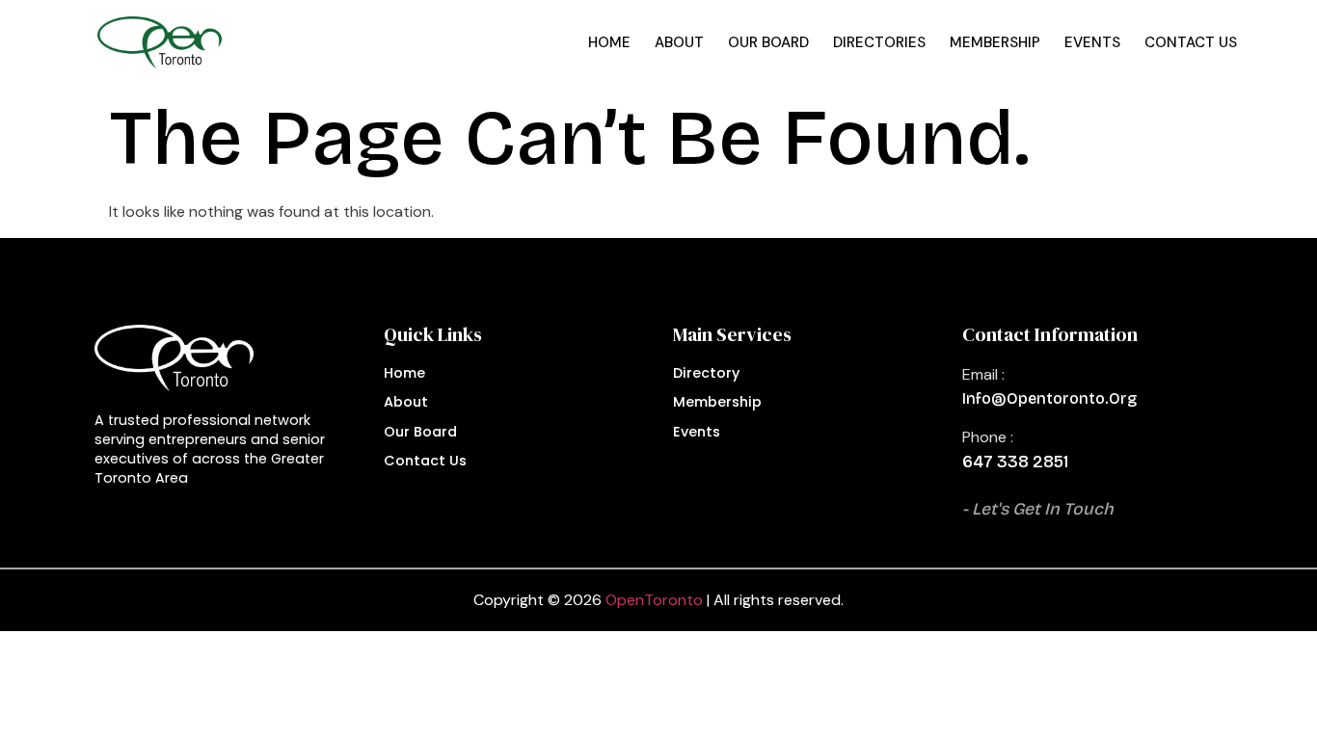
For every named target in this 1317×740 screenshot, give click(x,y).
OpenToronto (654, 600)
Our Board (768, 42)
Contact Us (1190, 42)
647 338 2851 (1015, 462)
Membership (995, 42)
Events (1092, 42)
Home (609, 42)
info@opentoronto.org (1049, 398)
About (679, 42)
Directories (879, 42)
